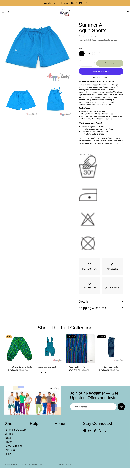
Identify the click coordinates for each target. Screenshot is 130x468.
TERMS (8, 438)
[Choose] (60, 359)
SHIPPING (9, 434)
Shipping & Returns (92, 308)
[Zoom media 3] (55, 102)
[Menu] (3, 12)
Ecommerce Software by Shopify (31, 464)
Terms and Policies (65, 464)
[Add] (30, 359)
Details (83, 301)
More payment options (101, 77)
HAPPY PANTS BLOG (13, 446)
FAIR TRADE (10, 450)
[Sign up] (121, 406)
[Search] (8, 12)
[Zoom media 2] (21, 102)
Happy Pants (15, 464)
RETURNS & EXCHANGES (15, 430)
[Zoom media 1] (38, 51)
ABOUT (8, 454)
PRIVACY (8, 442)
